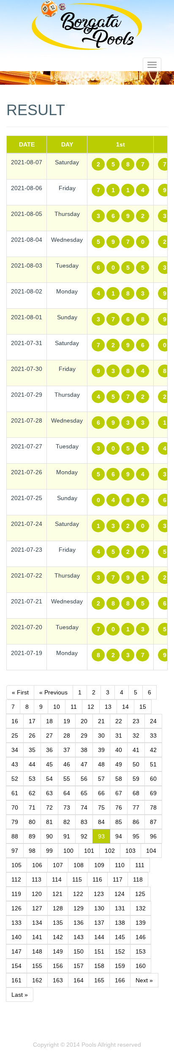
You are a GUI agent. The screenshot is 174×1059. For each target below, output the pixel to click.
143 (78, 937)
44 (32, 764)
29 (84, 735)
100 (68, 850)
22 (118, 721)
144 (99, 937)
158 (99, 965)
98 (32, 850)
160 (141, 965)
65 (84, 793)
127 (37, 908)
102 (110, 850)
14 (125, 706)
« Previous (53, 692)
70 (14, 807)
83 (84, 821)
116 (97, 879)
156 (58, 965)
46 (66, 764)
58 (118, 778)
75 (101, 807)
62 (32, 793)
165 (99, 980)
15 (142, 706)
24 (153, 721)
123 (99, 893)
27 (49, 735)
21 (101, 721)
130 (99, 908)
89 (32, 836)
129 (78, 908)
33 (153, 735)
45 (49, 764)
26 (32, 735)
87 (153, 821)
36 (49, 750)
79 (14, 821)
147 (16, 951)
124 (119, 893)
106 (37, 865)
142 (58, 937)
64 (66, 793)
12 (90, 706)
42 (153, 750)
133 (16, 922)
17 (32, 721)
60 (153, 778)
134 (37, 922)
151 (99, 951)
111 (139, 865)
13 (108, 706)
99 (49, 850)
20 (84, 721)
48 (101, 764)
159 (120, 965)
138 (120, 922)
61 (14, 793)
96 (153, 836)
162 (37, 980)
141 (37, 937)
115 (77, 879)
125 (140, 893)
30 (101, 735)
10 (56, 706)
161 (16, 980)
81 (49, 821)
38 (84, 750)
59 (136, 778)
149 (58, 951)
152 (120, 951)
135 (58, 922)
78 (153, 807)
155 (37, 965)
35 (32, 750)
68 (136, 793)
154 (16, 965)
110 (120, 865)
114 (57, 879)
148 (37, 951)
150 (78, 951)
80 (32, 821)
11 (74, 706)
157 (78, 965)
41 (136, 750)
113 (36, 879)
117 (117, 879)
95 (136, 836)
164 (78, 980)
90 (49, 836)
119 (16, 893)
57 (101, 778)
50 (136, 764)
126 (16, 908)
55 (66, 778)
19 (66, 721)
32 (136, 735)
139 (141, 922)
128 (58, 908)
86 (136, 821)
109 (99, 865)
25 (14, 735)
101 (89, 850)
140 (16, 937)
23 (136, 721)
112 (16, 879)
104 (151, 850)
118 (138, 879)
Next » (144, 980)
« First (20, 692)
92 (84, 836)
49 (118, 764)
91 (66, 836)
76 (118, 807)
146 (141, 937)
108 (78, 865)
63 (49, 793)
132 (141, 908)
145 (120, 937)
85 (118, 821)
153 (141, 951)
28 (66, 735)
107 (58, 865)
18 (49, 721)
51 (153, 764)
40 (118, 750)
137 (99, 922)
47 (84, 764)
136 (78, 922)
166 (120, 980)
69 (153, 793)
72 (49, 807)
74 (84, 807)
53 (32, 778)
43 (14, 764)
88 (14, 836)
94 (118, 836)
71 (32, 807)
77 (136, 807)
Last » (19, 994)
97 (14, 850)
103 (130, 850)
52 (14, 778)
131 (120, 908)
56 (84, 778)
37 (66, 750)
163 (58, 980)
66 (101, 793)
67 (118, 793)
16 (14, 721)
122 (78, 893)
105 (16, 865)
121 (57, 893)
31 (118, 735)
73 (66, 807)
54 (49, 778)
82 (66, 821)
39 (101, 750)
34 (14, 750)
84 (101, 821)
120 (37, 893)
